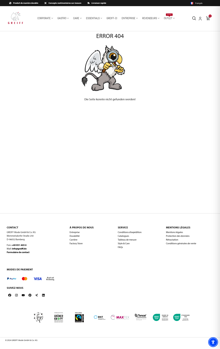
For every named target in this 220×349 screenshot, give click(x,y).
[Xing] (37, 295)
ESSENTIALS (93, 18)
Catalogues (123, 235)
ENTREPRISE (128, 18)
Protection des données (177, 235)
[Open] (200, 18)
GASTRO (61, 18)
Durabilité (75, 235)
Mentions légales (174, 232)
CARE (76, 18)
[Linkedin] (43, 295)
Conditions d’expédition (130, 232)
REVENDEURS (149, 18)
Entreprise (75, 232)
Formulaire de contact (18, 252)
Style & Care (124, 243)
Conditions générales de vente (181, 243)
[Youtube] (23, 295)
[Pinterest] (30, 295)
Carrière (73, 239)
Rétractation (172, 239)
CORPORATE (44, 18)
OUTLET (168, 17)
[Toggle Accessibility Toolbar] (213, 342)
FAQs (120, 247)
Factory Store (76, 243)
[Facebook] (10, 295)
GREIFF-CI (112, 18)
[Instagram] (16, 295)
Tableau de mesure (127, 239)
